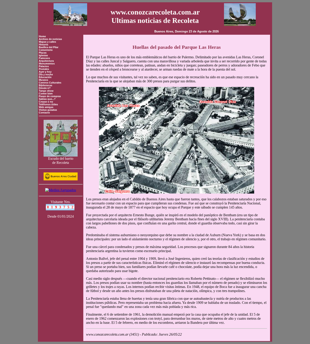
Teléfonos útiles (48, 104)
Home (42, 36)
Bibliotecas (45, 85)
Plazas (43, 52)
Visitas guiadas (48, 109)
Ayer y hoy (45, 71)
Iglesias (43, 55)
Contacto (44, 112)
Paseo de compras (50, 96)
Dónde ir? (45, 88)
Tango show (46, 90)
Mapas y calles (47, 41)
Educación (45, 77)
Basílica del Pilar (48, 47)
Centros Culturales (50, 82)
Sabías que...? (47, 99)
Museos (43, 80)
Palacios (44, 66)
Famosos (44, 58)
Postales (44, 69)
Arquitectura (46, 60)
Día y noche (46, 74)
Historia (43, 44)
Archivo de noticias (50, 39)
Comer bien (46, 93)
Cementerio (46, 50)
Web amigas (46, 107)
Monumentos (47, 63)
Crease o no (46, 101)
